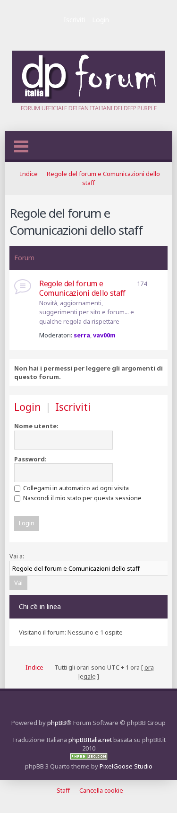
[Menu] (21, 146)
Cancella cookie (101, 790)
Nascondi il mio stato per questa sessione (82, 498)
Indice (29, 173)
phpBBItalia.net (90, 739)
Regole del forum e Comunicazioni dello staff (76, 221)
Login (100, 19)
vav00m (104, 335)
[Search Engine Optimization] (89, 757)
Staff (63, 790)
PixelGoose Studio (126, 766)
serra (82, 335)
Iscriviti (74, 19)
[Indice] (88, 100)
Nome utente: (36, 426)
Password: (30, 459)
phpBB (56, 722)
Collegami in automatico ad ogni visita (75, 488)
